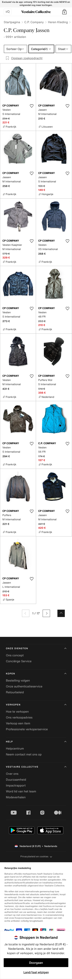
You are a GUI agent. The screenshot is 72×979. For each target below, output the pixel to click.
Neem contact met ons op (24, 754)
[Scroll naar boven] (61, 613)
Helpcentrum (15, 748)
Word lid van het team (21, 791)
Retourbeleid (15, 692)
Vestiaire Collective (22, 766)
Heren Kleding (58, 22)
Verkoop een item (18, 723)
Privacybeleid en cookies (34, 856)
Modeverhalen (16, 797)
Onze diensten (17, 648)
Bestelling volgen (18, 680)
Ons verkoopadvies (19, 717)
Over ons (12, 773)
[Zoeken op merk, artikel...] (7, 11)
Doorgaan (36, 962)
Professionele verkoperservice (27, 729)
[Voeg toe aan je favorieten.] (31, 106)
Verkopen (13, 704)
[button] (64, 11)
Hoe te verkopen (17, 711)
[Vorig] (25, 613)
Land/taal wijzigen (36, 972)
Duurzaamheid (16, 779)
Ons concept (15, 655)
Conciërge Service (19, 661)
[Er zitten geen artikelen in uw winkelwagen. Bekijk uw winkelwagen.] (64, 11)
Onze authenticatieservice (24, 686)
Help (9, 741)
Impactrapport (16, 785)
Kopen (10, 673)
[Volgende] (46, 613)
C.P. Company (34, 22)
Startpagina (12, 22)
